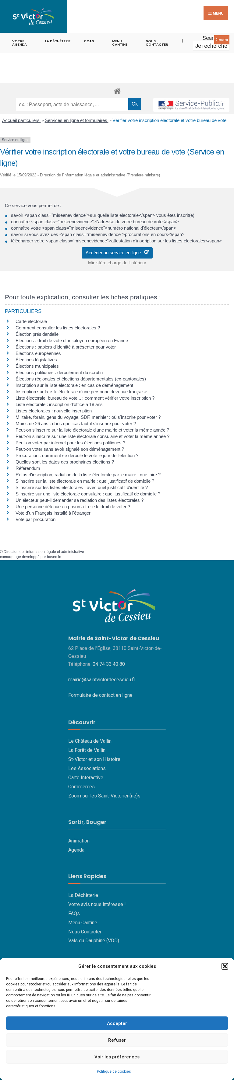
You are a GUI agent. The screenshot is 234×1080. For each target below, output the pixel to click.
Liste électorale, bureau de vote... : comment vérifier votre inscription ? (85, 398)
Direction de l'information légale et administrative (44, 552)
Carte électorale (31, 321)
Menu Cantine (82, 922)
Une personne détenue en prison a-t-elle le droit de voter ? (73, 506)
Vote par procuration (35, 519)
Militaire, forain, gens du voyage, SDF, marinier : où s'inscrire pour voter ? (88, 417)
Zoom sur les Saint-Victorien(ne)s (104, 796)
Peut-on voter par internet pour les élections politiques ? (70, 442)
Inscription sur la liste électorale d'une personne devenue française (81, 391)
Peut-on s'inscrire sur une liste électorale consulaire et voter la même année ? (92, 436)
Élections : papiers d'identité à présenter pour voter (66, 346)
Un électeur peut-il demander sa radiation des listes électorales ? (80, 500)
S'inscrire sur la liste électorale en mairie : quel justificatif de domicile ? (85, 481)
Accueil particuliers (21, 120)
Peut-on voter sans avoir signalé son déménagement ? (70, 449)
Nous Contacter (84, 932)
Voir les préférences (117, 1057)
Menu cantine (119, 43)
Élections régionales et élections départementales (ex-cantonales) (81, 378)
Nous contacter (157, 43)
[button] (225, 966)
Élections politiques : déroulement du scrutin (59, 372)
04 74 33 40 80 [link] (109, 664)
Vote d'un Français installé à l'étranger (53, 513)
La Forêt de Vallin (86, 750)
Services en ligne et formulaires (76, 120)
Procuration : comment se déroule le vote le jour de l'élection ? (77, 455)
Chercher (221, 39)
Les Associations (87, 768)
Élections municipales (37, 366)
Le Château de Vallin (90, 741)
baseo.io (54, 557)
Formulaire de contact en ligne (100, 695)
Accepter (117, 1023)
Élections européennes (38, 353)
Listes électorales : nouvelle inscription (54, 410)
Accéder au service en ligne (115, 252)
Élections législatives (36, 359)
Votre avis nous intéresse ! (97, 904)
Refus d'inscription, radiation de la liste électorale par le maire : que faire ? (88, 474)
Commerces (81, 787)
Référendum (28, 468)
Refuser (117, 1040)
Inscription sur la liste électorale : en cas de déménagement (74, 385)
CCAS (89, 41)
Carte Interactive (85, 777)
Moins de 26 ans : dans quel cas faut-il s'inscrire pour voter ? (76, 423)
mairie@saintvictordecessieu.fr (101, 679)
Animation (79, 841)
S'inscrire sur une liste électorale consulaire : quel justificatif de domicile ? (88, 493)
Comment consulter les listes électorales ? (58, 327)
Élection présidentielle (37, 334)
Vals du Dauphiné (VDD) (93, 940)
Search (211, 38)
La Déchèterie (57, 41)
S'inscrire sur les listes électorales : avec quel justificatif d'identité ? (82, 487)
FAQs (74, 913)
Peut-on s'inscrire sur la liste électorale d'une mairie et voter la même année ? (92, 429)
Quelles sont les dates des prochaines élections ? (65, 461)
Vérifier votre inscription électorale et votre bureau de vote (169, 120)
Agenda (76, 850)
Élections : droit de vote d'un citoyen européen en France (72, 340)
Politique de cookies (114, 1071)
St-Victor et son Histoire (94, 759)
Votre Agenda (19, 43)
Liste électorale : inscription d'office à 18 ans (59, 404)
